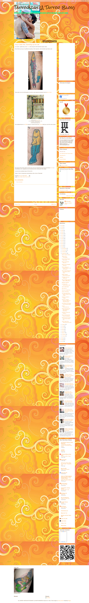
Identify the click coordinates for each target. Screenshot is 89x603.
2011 (62, 245)
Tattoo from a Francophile (64, 257)
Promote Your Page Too (63, 98)
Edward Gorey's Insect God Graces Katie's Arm (66, 318)
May (63, 329)
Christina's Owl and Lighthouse (65, 278)
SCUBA (26, 124)
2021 (62, 228)
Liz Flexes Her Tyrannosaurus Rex (66, 285)
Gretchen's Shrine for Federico (66, 313)
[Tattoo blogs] (66, 116)
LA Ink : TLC (63, 523)
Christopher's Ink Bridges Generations (69, 392)
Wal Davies (63, 450)
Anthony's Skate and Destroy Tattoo (69, 357)
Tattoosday (68, 201)
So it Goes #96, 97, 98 (65, 489)
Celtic (24, 176)
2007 (62, 341)
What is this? (63, 541)
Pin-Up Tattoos (64, 483)
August (63, 324)
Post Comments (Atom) (38, 207)
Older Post (53, 204)
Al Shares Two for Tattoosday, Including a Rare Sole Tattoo (69, 375)
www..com (63, 531)
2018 (62, 233)
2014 (62, 240)
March (63, 332)
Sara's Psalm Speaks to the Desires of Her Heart (66, 271)
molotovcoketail (60, 600)
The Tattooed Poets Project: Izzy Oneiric (68, 401)
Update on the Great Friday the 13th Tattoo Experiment (69, 429)
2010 (62, 246)
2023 (62, 225)
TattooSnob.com (64, 510)
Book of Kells (49, 92)
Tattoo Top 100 (64, 518)
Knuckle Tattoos (63, 159)
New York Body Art (65, 497)
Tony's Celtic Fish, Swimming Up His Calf (66, 322)
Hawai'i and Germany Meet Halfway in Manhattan (66, 309)
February (64, 334)
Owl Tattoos (63, 506)
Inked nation (63, 520)
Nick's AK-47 (64, 288)
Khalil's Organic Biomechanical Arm (66, 275)
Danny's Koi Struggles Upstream (66, 265)
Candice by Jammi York (65, 498)
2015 (62, 238)
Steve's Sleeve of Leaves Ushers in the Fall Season (66, 268)
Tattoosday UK (62, 155)
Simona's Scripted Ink (66, 290)
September (64, 253)
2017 (62, 235)
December (64, 248)
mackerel (40, 124)
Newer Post (17, 204)
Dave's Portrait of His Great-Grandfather (66, 315)
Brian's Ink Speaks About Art (65, 262)
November (64, 250)
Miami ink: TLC (64, 513)
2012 (62, 243)
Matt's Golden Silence (66, 254)
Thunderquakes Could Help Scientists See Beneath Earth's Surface (66, 445)
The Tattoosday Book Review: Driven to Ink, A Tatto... (66, 294)
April (63, 331)
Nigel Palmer (63, 525)
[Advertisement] (35, 192)
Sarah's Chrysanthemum (65, 306)
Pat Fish (51, 167)
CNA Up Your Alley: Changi (65, 456)
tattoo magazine (64, 507)
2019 (62, 232)
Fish (26, 176)
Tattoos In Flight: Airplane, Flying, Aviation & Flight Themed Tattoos (66, 477)
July (63, 326)
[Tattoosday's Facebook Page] (61, 97)
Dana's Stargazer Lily (69, 347)
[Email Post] (29, 175)
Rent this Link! (62, 151)
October (63, 251)
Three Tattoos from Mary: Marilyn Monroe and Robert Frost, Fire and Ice (69, 411)
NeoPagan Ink (64, 493)
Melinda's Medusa (65, 282)
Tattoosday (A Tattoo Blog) (44, 7)
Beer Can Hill (63, 468)
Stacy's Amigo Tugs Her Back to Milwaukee (66, 280)
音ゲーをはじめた (64, 484)
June (63, 327)
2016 (62, 237)
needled (62, 449)
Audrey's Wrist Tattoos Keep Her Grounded (69, 420)
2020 (62, 230)
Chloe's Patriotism (65, 291)
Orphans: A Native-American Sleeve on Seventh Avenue (66, 300)
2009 (62, 338)
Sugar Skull (63, 494)
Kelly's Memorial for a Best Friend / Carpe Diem (69, 366)
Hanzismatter (63, 459)
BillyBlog (61, 157)
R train (28, 46)
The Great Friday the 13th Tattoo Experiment (69, 384)
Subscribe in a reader (64, 190)
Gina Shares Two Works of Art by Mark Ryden (66, 304)
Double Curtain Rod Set (65, 469)
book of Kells (20, 176)
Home (35, 204)
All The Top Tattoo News (66, 462)
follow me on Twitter (70, 195)
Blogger (69, 600)
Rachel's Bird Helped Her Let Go (66, 260)
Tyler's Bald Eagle (65, 286)
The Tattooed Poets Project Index (66, 153)
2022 (62, 227)
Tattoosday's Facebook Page (64, 95)
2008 (62, 339)
